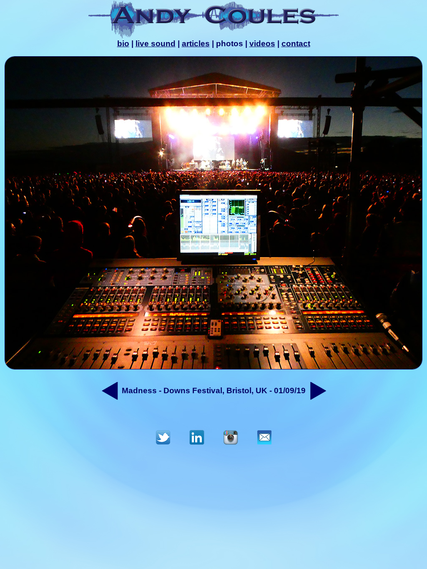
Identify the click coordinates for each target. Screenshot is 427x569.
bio (123, 43)
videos (262, 43)
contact (295, 43)
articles (196, 43)
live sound (156, 43)
